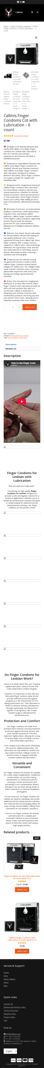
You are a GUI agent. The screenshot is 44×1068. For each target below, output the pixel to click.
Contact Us (8, 1004)
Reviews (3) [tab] (11, 348)
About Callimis (9, 979)
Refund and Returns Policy (15, 1007)
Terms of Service (11, 1010)
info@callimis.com (13, 1034)
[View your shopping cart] (32, 12)
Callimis (19, 12)
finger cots (23, 338)
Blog (5, 985)
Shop (6, 976)
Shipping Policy (10, 1014)
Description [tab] (11, 344)
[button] (36, 37)
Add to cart (29, 307)
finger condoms (13, 338)
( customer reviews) (21, 136)
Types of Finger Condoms (20, 26)
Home (6, 26)
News (6, 982)
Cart (5, 1020)
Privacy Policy (9, 1017)
